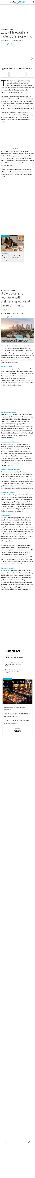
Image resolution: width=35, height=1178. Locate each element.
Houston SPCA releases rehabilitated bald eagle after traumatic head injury (17, 715)
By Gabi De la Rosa (5, 313)
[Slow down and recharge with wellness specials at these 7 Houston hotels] (17, 330)
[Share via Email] (12, 44)
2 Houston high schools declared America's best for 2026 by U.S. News (14, 664)
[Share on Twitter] (7, 43)
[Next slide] (32, 58)
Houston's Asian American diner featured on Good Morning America (13, 671)
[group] (5, 74)
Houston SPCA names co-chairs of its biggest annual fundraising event (16, 722)
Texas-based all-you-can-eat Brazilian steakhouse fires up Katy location (14, 657)
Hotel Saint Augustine (8, 412)
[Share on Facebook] (3, 43)
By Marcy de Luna (5, 40)
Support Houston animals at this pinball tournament (14, 708)
